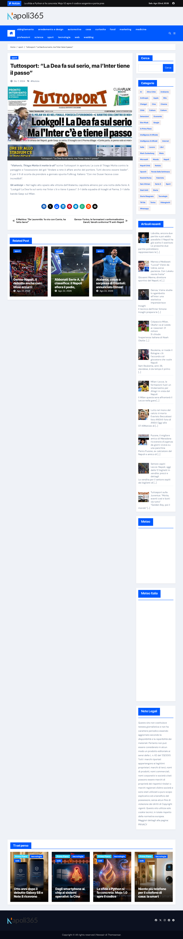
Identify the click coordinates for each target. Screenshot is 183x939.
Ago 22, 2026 (23, 290)
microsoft (144, 159)
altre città (151, 92)
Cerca (145, 58)
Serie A (158, 184)
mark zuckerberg (147, 153)
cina (154, 104)
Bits (165, 98)
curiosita (100, 29)
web (77, 37)
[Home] (11, 33)
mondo (156, 159)
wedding (89, 37)
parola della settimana (160, 172)
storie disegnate (147, 196)
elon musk (144, 122)
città (142, 110)
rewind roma (145, 178)
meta (161, 153)
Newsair (100, 934)
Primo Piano (21, 856)
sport (50, 37)
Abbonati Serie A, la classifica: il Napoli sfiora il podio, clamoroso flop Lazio (70, 285)
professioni (23, 37)
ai (141, 92)
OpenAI (143, 172)
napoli (166, 159)
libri (162, 147)
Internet (165, 141)
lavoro (152, 147)
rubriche (160, 178)
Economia (158, 116)
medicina (141, 29)
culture (163, 110)
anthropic (144, 98)
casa (88, 29)
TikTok (142, 202)
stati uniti (144, 190)
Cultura (152, 110)
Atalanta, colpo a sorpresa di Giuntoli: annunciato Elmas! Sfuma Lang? (111, 285)
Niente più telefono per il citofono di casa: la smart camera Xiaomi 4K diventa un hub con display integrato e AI (153, 898)
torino (152, 202)
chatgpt (143, 104)
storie (155, 190)
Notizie (35, 81)
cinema (164, 104)
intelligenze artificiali (148, 141)
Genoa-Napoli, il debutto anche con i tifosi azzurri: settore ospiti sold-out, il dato (27, 287)
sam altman (145, 184)
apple (155, 98)
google (156, 122)
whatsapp (144, 208)
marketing (125, 29)
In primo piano (146, 129)
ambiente (165, 92)
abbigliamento (25, 29)
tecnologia (64, 37)
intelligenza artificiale (149, 135)
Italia (142, 147)
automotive (74, 29)
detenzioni (144, 116)
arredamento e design (50, 29)
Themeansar (114, 934)
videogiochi (165, 202)
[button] (174, 33)
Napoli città (145, 165)
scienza (38, 37)
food (112, 29)
